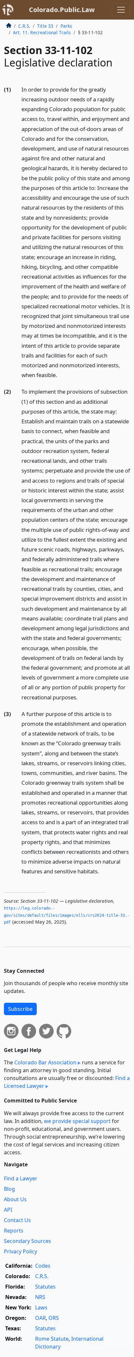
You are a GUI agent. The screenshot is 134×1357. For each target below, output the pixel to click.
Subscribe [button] (20, 1009)
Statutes (45, 1286)
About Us (15, 1199)
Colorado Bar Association (45, 1062)
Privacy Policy (20, 1251)
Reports (13, 1230)
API (8, 1209)
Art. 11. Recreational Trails (42, 32)
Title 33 (45, 26)
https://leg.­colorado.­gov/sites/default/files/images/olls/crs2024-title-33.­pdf (66, 915)
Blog (9, 1188)
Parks (66, 26)
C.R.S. (24, 26)
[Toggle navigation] (121, 9)
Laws (41, 1307)
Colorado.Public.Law (62, 9)
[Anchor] (60, 374)
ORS (53, 1317)
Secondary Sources (27, 1241)
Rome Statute (52, 1338)
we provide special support (77, 1121)
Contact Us (17, 1220)
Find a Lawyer (20, 1178)
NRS (40, 1297)
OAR (40, 1317)
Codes (42, 1265)
